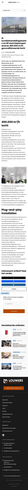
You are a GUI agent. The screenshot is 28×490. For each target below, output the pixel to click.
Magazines (5, 425)
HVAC (3, 52)
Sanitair (4, 411)
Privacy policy (14, 486)
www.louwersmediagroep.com (12, 476)
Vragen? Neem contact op (13, 388)
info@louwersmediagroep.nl (11, 451)
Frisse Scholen (6, 417)
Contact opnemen (7, 431)
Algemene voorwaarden (14, 484)
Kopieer (14, 289)
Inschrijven (14, 311)
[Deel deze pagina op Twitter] (13, 278)
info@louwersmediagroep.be (12, 470)
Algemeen (5, 399)
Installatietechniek (7, 414)
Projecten (5, 405)
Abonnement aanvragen (9, 428)
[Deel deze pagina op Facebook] (13, 281)
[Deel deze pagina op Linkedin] (13, 285)
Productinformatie (7, 402)
